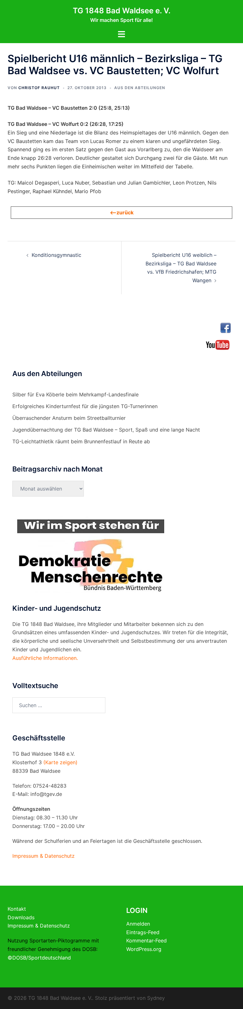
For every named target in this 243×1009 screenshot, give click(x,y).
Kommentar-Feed (146, 940)
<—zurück (122, 212)
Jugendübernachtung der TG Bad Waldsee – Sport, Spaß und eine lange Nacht (106, 429)
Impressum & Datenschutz (39, 925)
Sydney (156, 998)
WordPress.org (143, 949)
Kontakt (17, 909)
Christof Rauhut (39, 87)
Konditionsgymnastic (56, 255)
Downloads (21, 917)
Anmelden (138, 924)
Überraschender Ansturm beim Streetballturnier (69, 418)
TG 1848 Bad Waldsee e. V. (122, 10)
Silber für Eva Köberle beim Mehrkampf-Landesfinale (75, 394)
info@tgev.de (46, 794)
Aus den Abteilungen (139, 87)
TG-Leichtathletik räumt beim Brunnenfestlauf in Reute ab (81, 441)
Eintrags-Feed (142, 932)
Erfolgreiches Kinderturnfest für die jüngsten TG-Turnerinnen (85, 406)
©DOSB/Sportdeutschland (39, 957)
